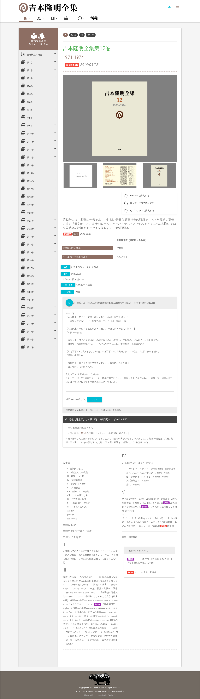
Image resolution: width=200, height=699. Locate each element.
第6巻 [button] (30, 102)
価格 (65, 274)
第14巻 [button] (30, 165)
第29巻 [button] (30, 284)
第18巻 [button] (30, 197)
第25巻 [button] (30, 252)
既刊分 (73, 35)
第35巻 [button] (30, 331)
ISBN (65, 267)
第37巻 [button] (30, 347)
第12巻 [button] (30, 149)
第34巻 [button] (30, 323)
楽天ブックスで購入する (142, 203)
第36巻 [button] (30, 339)
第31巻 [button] (30, 300)
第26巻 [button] (30, 260)
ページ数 (67, 292)
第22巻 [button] (30, 228)
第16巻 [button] (30, 181)
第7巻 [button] (30, 110)
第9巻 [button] (30, 126)
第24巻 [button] (30, 244)
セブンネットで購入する (142, 210)
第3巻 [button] (30, 78)
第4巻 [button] (30, 86)
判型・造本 (68, 285)
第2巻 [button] (30, 70)
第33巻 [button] (30, 315)
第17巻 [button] (30, 189)
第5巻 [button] (30, 94)
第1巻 (84, 433)
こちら (95, 399)
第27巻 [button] (30, 268)
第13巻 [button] (30, 157)
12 (82, 35)
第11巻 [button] (30, 141)
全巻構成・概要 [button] (34, 54)
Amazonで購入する (139, 195)
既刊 (76, 234)
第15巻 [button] (30, 173)
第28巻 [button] (30, 276)
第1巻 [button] (30, 62)
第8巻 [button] (30, 118)
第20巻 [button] (30, 213)
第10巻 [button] (30, 133)
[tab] (38, 54)
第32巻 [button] (30, 308)
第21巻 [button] (30, 221)
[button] (26, 18)
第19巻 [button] (30, 205)
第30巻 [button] (30, 292)
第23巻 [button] (30, 236)
